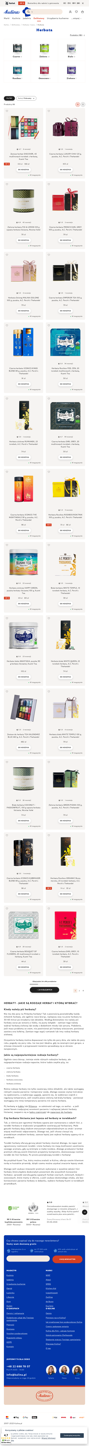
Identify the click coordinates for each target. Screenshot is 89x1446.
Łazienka (10, 1293)
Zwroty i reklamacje (15, 1313)
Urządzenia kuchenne (16, 1284)
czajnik (37, 1095)
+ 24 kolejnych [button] (44, 990)
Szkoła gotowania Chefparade (59, 1335)
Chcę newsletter (67, 1259)
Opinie (49, 1313)
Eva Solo (49, 1306)
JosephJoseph (52, 1293)
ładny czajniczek (37, 1112)
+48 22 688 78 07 (18, 1366)
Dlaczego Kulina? (53, 1344)
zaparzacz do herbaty (61, 1112)
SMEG (48, 1284)
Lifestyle (10, 1297)
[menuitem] (7, 19)
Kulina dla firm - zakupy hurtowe (60, 1331)
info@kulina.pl (17, 1375)
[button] (44, 98)
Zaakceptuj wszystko (72, 1435)
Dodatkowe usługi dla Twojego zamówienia (20, 1319)
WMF (48, 1275)
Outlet (9, 1306)
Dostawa (10, 1329)
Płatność (10, 1325)
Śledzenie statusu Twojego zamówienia (63, 1340)
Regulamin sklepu (14, 1338)
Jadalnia (10, 1280)
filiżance (33, 1106)
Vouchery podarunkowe (17, 1333)
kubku (21, 1106)
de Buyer (50, 1302)
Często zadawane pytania (57, 1326)
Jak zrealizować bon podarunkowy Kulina (64, 1322)
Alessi (48, 1280)
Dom (9, 1302)
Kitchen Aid (51, 1288)
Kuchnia (10, 1275)
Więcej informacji (49, 1438)
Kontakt (10, 1347)
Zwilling (49, 1297)
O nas (48, 1348)
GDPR (9, 1342)
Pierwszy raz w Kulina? (56, 1318)
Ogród (9, 1288)
